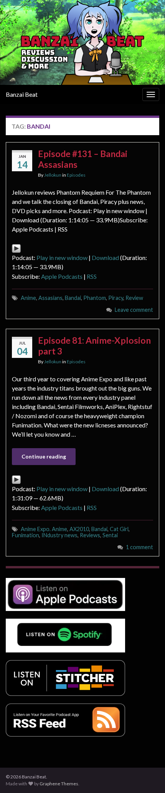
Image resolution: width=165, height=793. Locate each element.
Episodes (76, 175)
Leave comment (134, 309)
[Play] (16, 247)
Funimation (25, 535)
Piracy (115, 298)
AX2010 (79, 529)
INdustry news (59, 535)
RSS (92, 276)
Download (105, 257)
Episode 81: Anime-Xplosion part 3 (94, 345)
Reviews (90, 535)
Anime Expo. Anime (44, 529)
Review (134, 298)
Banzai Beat (22, 94)
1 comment (139, 547)
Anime (28, 298)
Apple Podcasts (61, 276)
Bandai (73, 298)
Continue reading (43, 456)
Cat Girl (119, 529)
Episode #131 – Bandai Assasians (82, 159)
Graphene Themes (59, 783)
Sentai (110, 535)
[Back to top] (147, 775)
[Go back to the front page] (82, 42)
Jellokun (52, 175)
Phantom (94, 298)
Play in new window (61, 257)
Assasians (50, 298)
